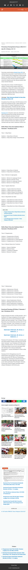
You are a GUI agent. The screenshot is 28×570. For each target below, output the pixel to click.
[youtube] (5, 5)
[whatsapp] (23, 5)
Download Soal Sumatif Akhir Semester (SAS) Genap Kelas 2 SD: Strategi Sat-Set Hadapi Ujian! (13, 503)
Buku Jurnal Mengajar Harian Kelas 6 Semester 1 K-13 (7, 416)
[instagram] (17, 5)
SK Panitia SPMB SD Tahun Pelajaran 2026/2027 (14, 511)
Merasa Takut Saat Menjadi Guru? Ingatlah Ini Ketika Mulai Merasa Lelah (20, 457)
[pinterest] (13, 401)
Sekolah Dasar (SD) (18, 72)
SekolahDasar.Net (15, 568)
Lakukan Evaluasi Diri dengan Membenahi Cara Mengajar (6, 429)
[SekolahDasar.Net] (14, 2)
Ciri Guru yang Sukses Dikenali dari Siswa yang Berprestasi (20, 416)
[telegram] (20, 5)
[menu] (3, 9)
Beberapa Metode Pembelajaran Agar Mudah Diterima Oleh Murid (20, 444)
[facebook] (11, 5)
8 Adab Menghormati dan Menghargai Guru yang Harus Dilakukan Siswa (6, 444)
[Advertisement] (14, 27)
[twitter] (14, 5)
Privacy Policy (14, 565)
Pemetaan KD (4, 113)
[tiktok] (8, 5)
